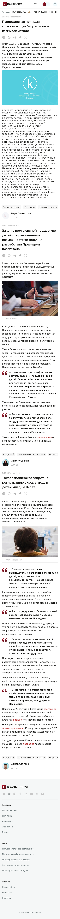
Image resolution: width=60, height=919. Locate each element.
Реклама (6, 898)
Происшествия (9, 810)
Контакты (7, 892)
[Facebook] (20, 37)
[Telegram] (14, 37)
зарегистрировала (12, 728)
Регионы (29, 207)
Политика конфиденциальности (18, 854)
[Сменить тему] (46, 4)
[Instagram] (3, 37)
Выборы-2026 (19, 12)
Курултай (8, 454)
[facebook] (20, 794)
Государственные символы (16, 859)
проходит (28, 743)
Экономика (7, 826)
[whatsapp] (9, 37)
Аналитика (7, 821)
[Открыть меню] (55, 4)
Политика (7, 815)
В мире (5, 832)
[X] (25, 37)
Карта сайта (8, 887)
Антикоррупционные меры (15, 865)
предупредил (44, 437)
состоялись (50, 709)
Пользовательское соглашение (18, 848)
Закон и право (11, 207)
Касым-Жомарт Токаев (31, 454)
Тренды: (6, 12)
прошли (18, 719)
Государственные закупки (15, 870)
